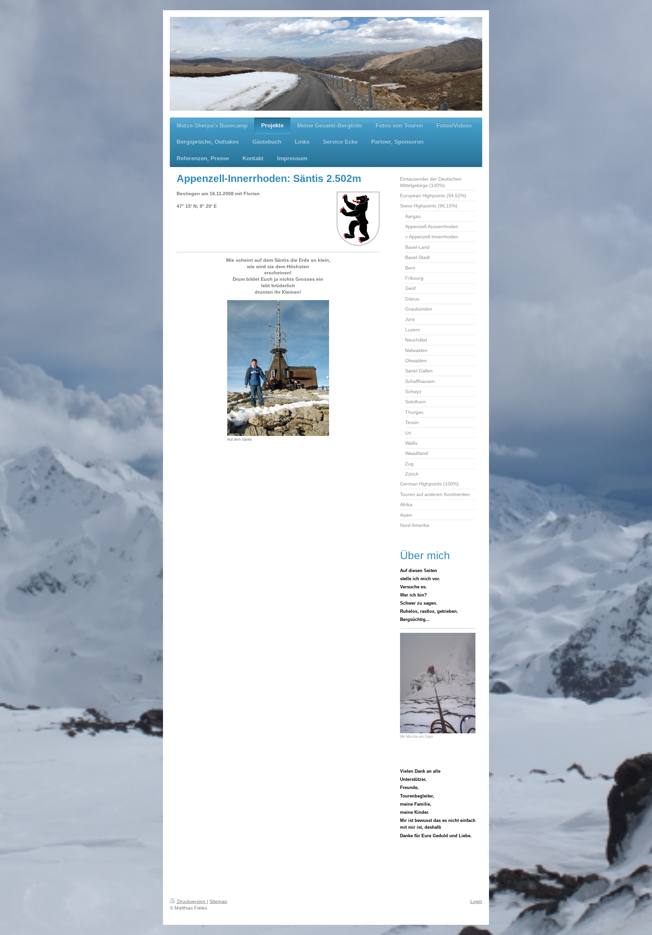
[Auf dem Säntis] (278, 368)
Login (476, 901)
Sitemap (218, 901)
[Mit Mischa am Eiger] (437, 683)
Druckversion (191, 901)
